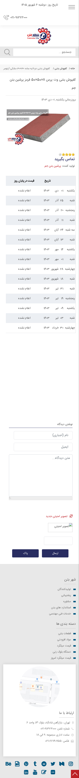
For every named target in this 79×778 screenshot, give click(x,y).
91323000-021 (48, 729)
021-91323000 (18, 17)
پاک (25, 553)
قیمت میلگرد (64, 646)
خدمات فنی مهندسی (60, 614)
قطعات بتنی (64, 633)
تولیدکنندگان (64, 589)
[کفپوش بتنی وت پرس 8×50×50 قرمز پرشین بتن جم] (41, 124)
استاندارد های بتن (61, 607)
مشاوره (67, 601)
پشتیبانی (66, 595)
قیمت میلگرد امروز (61, 658)
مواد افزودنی (64, 639)
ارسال (55, 553)
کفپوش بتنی (60, 69)
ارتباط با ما (66, 713)
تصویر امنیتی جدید (56, 516)
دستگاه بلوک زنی (62, 652)
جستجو (7, 52)
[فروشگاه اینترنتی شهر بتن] (39, 36)
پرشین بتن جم (53, 166)
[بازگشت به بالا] (75, 774)
